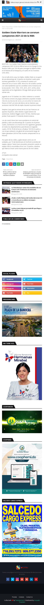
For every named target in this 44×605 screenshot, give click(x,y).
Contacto (21, 597)
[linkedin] (31, 579)
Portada (14, 597)
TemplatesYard (19, 600)
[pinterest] (36, 579)
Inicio (3, 27)
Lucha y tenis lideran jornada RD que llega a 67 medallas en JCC (26, 209)
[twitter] (32, 279)
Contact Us (29, 597)
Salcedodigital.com (9, 40)
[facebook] (11, 279)
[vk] (32, 288)
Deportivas (9, 27)
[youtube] (32, 284)
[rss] (32, 293)
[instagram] (11, 284)
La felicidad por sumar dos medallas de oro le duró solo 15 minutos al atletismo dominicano (26, 190)
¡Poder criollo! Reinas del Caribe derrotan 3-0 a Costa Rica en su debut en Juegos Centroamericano (26, 200)
